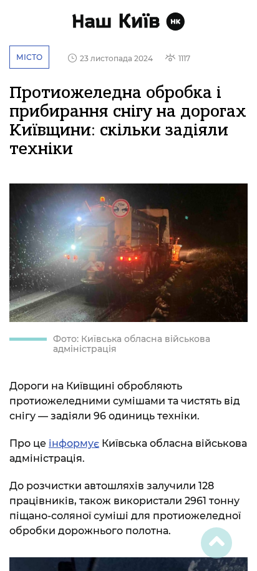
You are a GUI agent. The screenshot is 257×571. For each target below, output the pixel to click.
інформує (74, 443)
